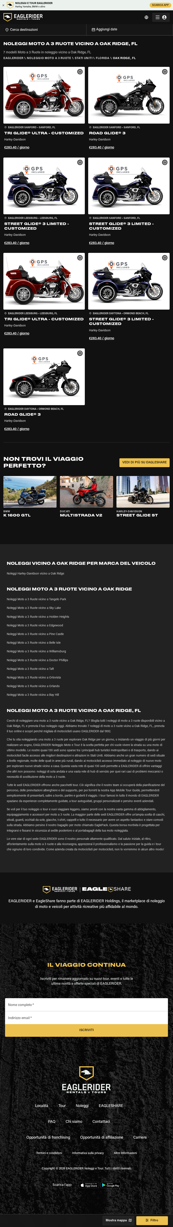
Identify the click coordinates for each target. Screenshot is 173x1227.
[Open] (86, 29)
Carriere (140, 1138)
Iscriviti (86, 1030)
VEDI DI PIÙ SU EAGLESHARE (144, 462)
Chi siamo (74, 1122)
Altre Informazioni (125, 1153)
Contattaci (101, 1122)
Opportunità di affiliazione (101, 1138)
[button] (44, 109)
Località (41, 1106)
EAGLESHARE (111, 1106)
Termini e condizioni (49, 1153)
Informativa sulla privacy (88, 1153)
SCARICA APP (160, 5)
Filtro (154, 1220)
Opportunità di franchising (48, 1138)
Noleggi (82, 1106)
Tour (62, 1106)
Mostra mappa (116, 1220)
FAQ (51, 1122)
